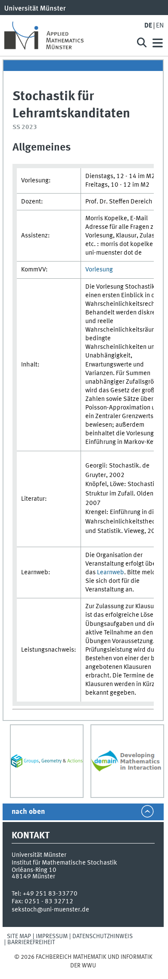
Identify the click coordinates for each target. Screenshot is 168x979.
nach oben (28, 812)
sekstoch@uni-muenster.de (50, 909)
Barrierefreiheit (31, 942)
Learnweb (110, 572)
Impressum (52, 936)
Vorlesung (99, 269)
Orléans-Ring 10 (34, 870)
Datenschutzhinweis (102, 936)
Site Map (19, 936)
